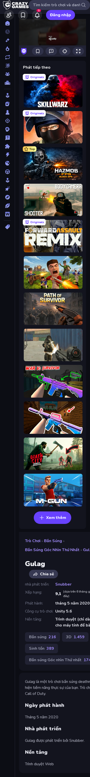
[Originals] (7, 65)
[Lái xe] (7, 171)
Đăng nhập (60, 15)
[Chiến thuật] (7, 129)
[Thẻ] (7, 227)
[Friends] (9, 15)
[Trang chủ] (7, 23)
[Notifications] (37, 15)
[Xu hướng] (7, 48)
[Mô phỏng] (7, 180)
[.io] (7, 163)
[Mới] (7, 40)
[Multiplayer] (7, 74)
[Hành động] (7, 155)
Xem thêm (56, 517)
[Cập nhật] (7, 57)
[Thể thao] (7, 205)
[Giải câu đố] (7, 138)
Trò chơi (32, 541)
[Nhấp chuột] (7, 188)
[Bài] (7, 104)
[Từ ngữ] (7, 214)
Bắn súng (53, 541)
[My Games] (23, 15)
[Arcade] (7, 95)
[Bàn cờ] (7, 112)
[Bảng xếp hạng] (7, 82)
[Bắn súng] (7, 121)
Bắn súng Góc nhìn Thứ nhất (52, 550)
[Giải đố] (7, 146)
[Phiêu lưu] (7, 197)
